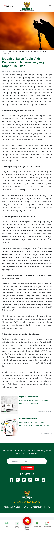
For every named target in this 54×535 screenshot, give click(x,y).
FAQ (48, 507)
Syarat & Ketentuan (33, 507)
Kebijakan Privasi (12, 507)
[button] (50, 6)
